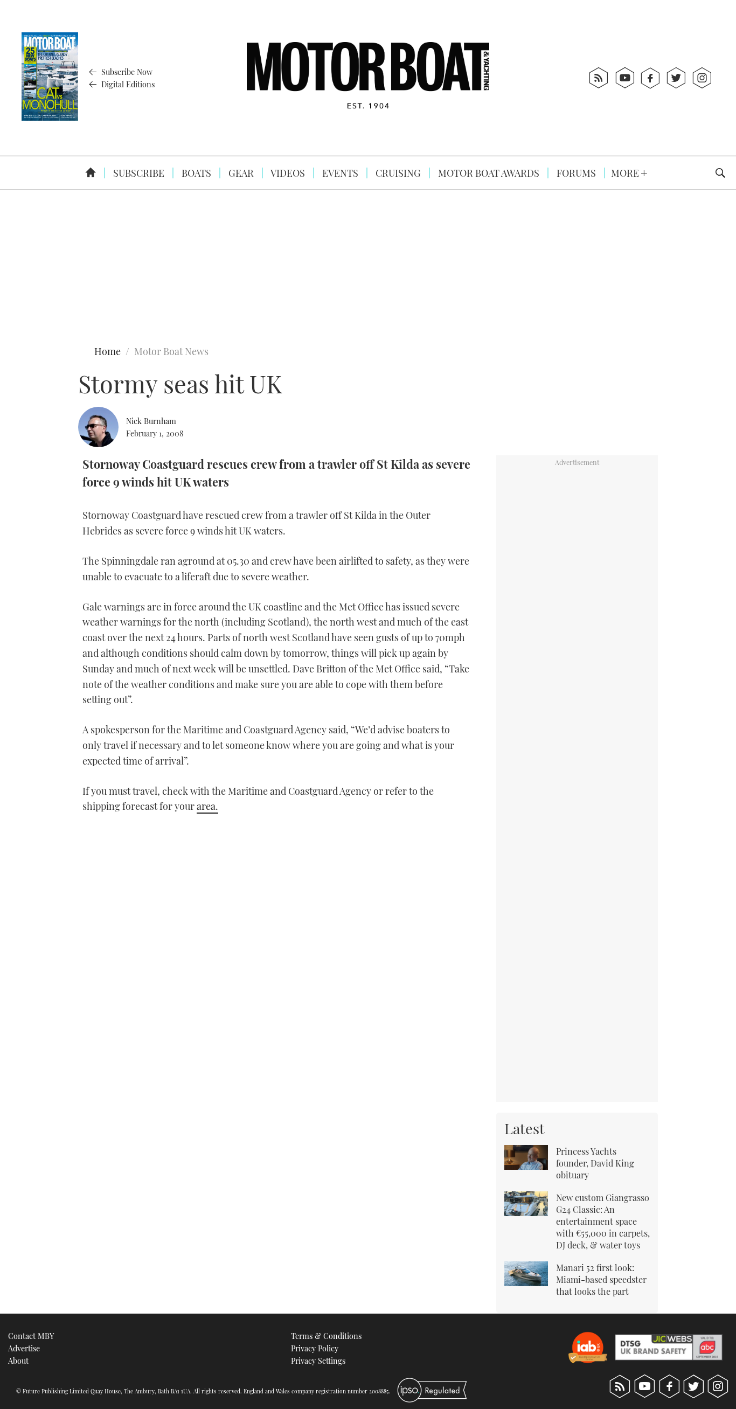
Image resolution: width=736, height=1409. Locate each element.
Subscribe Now (125, 71)
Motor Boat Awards (487, 172)
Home (107, 351)
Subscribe (137, 172)
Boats (195, 172)
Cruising (397, 172)
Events (339, 172)
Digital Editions (127, 84)
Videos (287, 172)
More (626, 172)
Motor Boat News (171, 351)
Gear (240, 172)
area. (207, 806)
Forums (575, 172)
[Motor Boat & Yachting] (368, 78)
